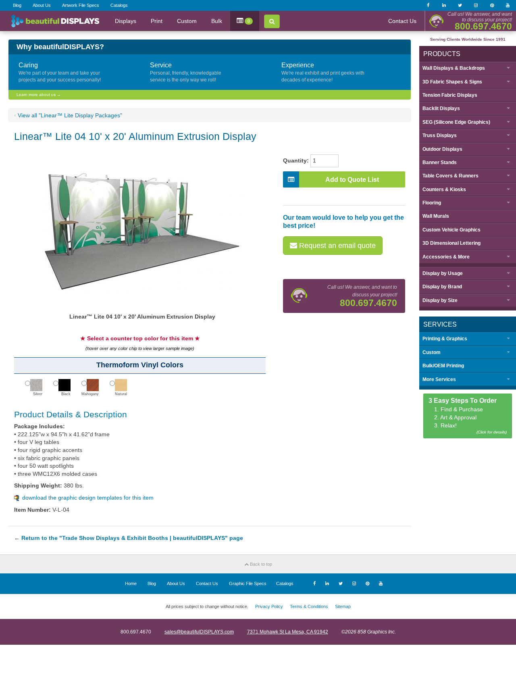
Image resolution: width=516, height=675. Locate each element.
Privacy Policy (269, 606)
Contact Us (402, 21)
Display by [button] (442, 273)
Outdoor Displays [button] (442, 149)
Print (156, 21)
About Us (42, 5)
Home (131, 583)
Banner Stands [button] (439, 162)
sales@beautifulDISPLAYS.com (199, 632)
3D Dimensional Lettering (451, 243)
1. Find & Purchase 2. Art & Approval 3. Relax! (468, 416)
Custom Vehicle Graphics (451, 230)
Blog (17, 5)
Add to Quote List (352, 179)
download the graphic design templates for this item (88, 497)
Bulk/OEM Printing (443, 366)
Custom (187, 21)
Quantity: (296, 160)
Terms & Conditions (309, 606)
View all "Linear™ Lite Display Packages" (70, 115)
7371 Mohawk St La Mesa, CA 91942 (287, 632)
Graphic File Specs (247, 583)
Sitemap (343, 606)
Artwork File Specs (80, 5)
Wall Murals (435, 216)
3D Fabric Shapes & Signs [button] (452, 82)
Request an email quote (336, 246)
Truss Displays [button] (439, 135)
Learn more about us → (39, 94)
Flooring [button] (431, 203)
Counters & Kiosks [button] (444, 189)
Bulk (216, 21)
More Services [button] (439, 379)
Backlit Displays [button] (441, 108)
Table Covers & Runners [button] (450, 176)
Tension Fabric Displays (449, 95)
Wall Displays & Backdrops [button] (453, 68)
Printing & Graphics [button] (444, 339)
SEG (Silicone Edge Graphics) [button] (456, 122)
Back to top (260, 564)
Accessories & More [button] (446, 257)
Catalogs (119, 5)
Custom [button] (431, 352)
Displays (125, 21)
